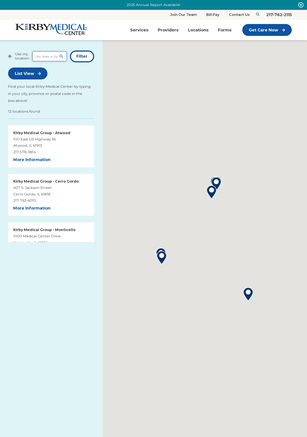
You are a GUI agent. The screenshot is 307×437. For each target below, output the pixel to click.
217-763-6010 (24, 200)
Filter (81, 56)
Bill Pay (212, 15)
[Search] (61, 56)
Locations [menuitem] (198, 30)
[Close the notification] (301, 5)
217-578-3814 (24, 152)
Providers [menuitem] (168, 30)
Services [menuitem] (139, 30)
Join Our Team (183, 15)
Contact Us (239, 15)
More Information (32, 159)
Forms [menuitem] (224, 30)
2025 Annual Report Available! (153, 5)
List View (24, 73)
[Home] (51, 30)
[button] (248, 294)
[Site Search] (258, 15)
